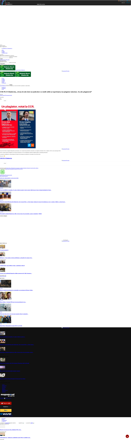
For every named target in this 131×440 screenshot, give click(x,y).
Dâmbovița (4, 85)
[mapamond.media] (6, 411)
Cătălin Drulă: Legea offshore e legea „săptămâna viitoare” (12, 265)
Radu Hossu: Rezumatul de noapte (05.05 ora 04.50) (11, 325)
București (1, 199)
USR (3, 89)
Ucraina (1, 288)
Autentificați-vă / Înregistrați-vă (7, 48)
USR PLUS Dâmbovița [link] (6, 158)
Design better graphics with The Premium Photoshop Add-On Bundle (14, 363)
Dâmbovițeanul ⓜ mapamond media (6, 95)
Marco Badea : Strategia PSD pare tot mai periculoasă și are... (13, 302)
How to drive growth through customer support (10, 370)
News (3, 78)
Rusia (1, 323)
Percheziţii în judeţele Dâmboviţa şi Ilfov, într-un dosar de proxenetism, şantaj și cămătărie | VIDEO (21, 213)
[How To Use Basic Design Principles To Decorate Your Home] (2, 376)
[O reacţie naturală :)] (2, 248)
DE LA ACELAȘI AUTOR (13, 178)
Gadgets (3, 80)
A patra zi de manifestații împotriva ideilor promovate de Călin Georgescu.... (16, 273)
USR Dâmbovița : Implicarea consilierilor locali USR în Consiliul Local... (15, 437)
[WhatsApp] (21, 101)
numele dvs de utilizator (13, 56)
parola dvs (11, 57)
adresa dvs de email (12, 62)
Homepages (4, 82)
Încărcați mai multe (3, 276)
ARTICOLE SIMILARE (4, 178)
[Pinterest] (17, 101)
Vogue (1, 311)
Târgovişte (3, 88)
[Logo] (8, 76)
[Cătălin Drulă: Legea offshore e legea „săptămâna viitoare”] (2, 263)
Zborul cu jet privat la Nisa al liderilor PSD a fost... (10, 429)
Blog (3, 50)
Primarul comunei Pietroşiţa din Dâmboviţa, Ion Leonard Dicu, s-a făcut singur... (17, 344)
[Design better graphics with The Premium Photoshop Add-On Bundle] (2, 361)
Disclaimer (4, 418)
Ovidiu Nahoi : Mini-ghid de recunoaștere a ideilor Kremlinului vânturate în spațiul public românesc (22, 168)
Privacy (3, 419)
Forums (3, 51)
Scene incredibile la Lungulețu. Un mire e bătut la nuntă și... (12, 336)
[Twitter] (13, 101)
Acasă (1, 85)
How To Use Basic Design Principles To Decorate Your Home (12, 378)
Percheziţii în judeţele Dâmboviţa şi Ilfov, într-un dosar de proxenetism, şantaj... (16, 352)
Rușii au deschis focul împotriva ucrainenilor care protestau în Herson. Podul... (16, 290)
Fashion (3, 79)
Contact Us (4, 421)
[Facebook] (9, 101)
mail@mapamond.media (9, 415)
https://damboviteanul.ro (4, 176)
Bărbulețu (1, 211)
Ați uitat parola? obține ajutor (4, 59)
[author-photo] (2, 174)
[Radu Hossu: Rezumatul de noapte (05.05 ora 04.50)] (5, 322)
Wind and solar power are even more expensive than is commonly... (14, 313)
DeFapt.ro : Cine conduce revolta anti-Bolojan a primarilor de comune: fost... (16, 257)
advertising (5, 398)
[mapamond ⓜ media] (65, 160)
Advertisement (4, 420)
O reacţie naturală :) (4, 250)
